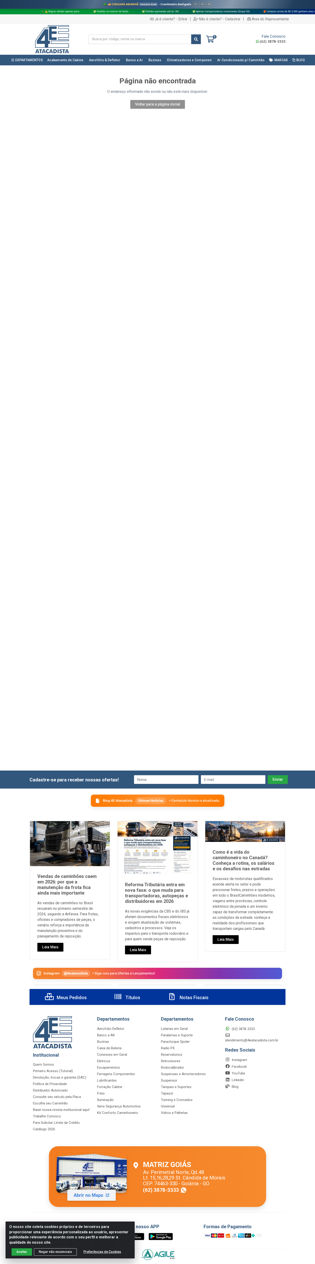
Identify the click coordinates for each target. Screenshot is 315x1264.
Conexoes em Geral (112, 1054)
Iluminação (105, 1100)
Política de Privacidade (50, 1084)
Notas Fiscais (193, 997)
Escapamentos (108, 1067)
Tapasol (167, 1093)
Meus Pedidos (71, 997)
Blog (234, 1087)
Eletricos (103, 1061)
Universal (168, 1106)
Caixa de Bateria (109, 1048)
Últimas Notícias (150, 800)
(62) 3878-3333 (272, 41)
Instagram (239, 1060)
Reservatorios (171, 1054)
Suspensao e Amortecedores (183, 1074)
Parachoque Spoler (175, 1042)
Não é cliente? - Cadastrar (220, 19)
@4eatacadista (76, 973)
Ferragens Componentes (116, 1074)
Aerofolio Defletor (110, 1029)
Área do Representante (270, 19)
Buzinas (103, 1042)
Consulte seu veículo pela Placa (57, 1097)
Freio (101, 1093)
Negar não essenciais (55, 1252)
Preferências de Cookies (102, 1252)
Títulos (132, 997)
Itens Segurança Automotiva (118, 1106)
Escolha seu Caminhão (50, 1103)
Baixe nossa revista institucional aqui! (61, 1110)
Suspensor (169, 1080)
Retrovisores (170, 1061)
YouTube (238, 1073)
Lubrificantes (107, 1080)
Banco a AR (106, 1035)
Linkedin (237, 1080)
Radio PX (168, 1048)
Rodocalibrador (172, 1067)
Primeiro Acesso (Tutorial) (53, 1071)
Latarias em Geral (174, 1029)
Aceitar (21, 1252)
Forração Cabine (109, 1087)
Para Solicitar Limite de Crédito (56, 1123)
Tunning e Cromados (177, 1100)
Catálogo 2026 (44, 1129)
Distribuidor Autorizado (50, 1090)
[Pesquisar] (196, 39)
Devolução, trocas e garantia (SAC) (59, 1077)
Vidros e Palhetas (174, 1113)
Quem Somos (43, 1064)
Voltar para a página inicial (157, 104)
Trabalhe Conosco (47, 1116)
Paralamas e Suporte (177, 1035)
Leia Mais (50, 947)
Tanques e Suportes (176, 1087)
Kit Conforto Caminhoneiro (117, 1113)
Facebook (239, 1066)
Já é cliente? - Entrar (171, 19)
